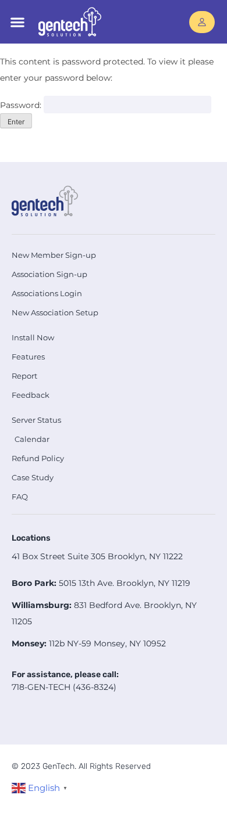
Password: (22, 105)
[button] (17, 21)
